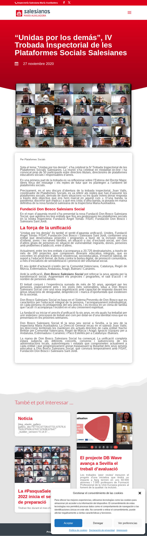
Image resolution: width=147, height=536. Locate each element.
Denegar (98, 523)
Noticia (25, 418)
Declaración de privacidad (102, 530)
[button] (140, 493)
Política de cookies (78, 530)
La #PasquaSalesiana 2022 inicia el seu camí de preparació (41, 497)
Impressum (122, 530)
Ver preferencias (127, 523)
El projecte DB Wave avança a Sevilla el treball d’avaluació (101, 463)
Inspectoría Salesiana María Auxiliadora (37, 3)
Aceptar (68, 523)
